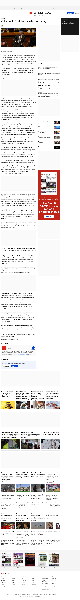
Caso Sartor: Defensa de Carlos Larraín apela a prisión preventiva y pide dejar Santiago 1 (23, 505)
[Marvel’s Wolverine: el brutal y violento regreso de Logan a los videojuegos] (8, 405)
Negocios (15, 8)
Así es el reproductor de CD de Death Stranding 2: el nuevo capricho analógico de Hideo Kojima (7, 542)
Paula (47, 512)
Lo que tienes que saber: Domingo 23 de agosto (46, 141)
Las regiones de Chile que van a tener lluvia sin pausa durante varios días (38, 475)
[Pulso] (18, 566)
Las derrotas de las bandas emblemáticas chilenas (44, 132)
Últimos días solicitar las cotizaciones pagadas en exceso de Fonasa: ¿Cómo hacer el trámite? (30, 435)
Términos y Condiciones (15, 354)
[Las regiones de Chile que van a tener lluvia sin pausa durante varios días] (38, 488)
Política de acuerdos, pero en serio (45, 121)
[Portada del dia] (49, 194)
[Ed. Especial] (42, 566)
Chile (2, 471)
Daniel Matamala (9, 26)
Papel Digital (52, 8)
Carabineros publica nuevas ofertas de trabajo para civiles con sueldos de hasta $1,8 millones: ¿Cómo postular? (10, 435)
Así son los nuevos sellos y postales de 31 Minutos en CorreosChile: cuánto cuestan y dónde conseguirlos (38, 496)
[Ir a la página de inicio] (40, 13)
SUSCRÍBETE (49, 216)
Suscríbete (15, 366)
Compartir (4, 51)
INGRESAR (77, 13)
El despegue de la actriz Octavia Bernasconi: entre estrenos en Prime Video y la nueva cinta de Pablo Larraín (49, 73)
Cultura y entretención (22, 512)
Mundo (30, 8)
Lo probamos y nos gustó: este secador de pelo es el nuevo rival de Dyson (52, 516)
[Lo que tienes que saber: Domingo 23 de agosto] (57, 142)
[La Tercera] (6, 566)
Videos (34, 8)
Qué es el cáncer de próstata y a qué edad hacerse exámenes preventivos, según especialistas (52, 395)
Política (6, 8)
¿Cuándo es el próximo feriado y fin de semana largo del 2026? (50, 433)
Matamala (13, 339)
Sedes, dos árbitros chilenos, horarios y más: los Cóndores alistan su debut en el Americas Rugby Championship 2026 (53, 505)
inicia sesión (6, 366)
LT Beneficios (45, 8)
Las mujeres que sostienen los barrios (53, 532)
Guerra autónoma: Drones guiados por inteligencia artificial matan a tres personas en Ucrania (38, 517)
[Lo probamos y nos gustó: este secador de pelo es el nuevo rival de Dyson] (53, 525)
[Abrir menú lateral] (2, 13)
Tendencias (34, 471)
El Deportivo (26, 8)
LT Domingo (8, 339)
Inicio (2, 8)
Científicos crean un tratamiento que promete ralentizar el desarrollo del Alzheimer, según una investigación (37, 396)
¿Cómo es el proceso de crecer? (45, 126)
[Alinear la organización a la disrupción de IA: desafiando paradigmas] (57, 137)
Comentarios (10, 51)
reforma (16, 339)
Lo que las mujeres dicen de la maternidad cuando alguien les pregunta (53, 542)
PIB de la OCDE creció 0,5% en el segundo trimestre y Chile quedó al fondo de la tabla (47, 89)
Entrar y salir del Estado (43, 146)
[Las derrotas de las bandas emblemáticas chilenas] (57, 132)
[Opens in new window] (30, 566)
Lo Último (40, 8)
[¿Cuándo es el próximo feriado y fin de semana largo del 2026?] (50, 444)
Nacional (10, 8)
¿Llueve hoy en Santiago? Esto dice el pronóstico (38, 503)
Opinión (3, 18)
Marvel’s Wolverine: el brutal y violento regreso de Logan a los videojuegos (48, 68)
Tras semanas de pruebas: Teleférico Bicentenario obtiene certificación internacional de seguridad (49, 79)
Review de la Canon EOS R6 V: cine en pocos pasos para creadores (7, 533)
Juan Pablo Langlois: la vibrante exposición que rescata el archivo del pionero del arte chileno (22, 542)
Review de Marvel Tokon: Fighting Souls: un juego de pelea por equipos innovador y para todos (7, 517)
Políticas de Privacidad (23, 354)
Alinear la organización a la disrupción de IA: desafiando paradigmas (44, 137)
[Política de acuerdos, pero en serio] (57, 122)
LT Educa (58, 8)
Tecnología (20, 8)
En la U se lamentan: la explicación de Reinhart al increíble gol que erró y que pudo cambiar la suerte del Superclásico (52, 496)
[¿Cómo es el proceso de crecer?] (57, 127)
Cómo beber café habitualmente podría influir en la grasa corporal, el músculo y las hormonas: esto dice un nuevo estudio (23, 396)
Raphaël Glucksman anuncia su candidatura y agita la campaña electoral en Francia (37, 533)
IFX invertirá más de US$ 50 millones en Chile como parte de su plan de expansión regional (22, 496)
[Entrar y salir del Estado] (57, 147)
